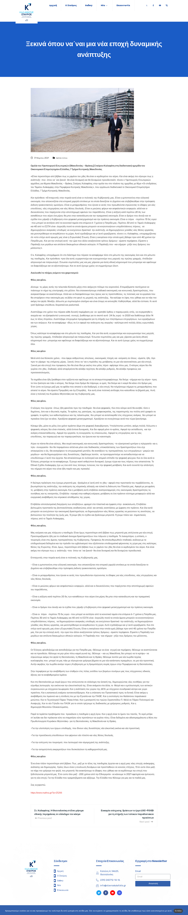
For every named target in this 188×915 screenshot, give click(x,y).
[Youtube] (160, 4)
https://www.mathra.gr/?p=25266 (46, 793)
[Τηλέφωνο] (167, 4)
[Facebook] (153, 4)
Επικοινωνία (123, 5)
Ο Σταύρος (71, 5)
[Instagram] (119, 893)
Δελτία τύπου (61, 158)
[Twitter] (147, 4)
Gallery (88, 5)
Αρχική (53, 5)
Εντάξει (178, 911)
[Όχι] (184, 910)
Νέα (103, 5)
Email (138, 871)
